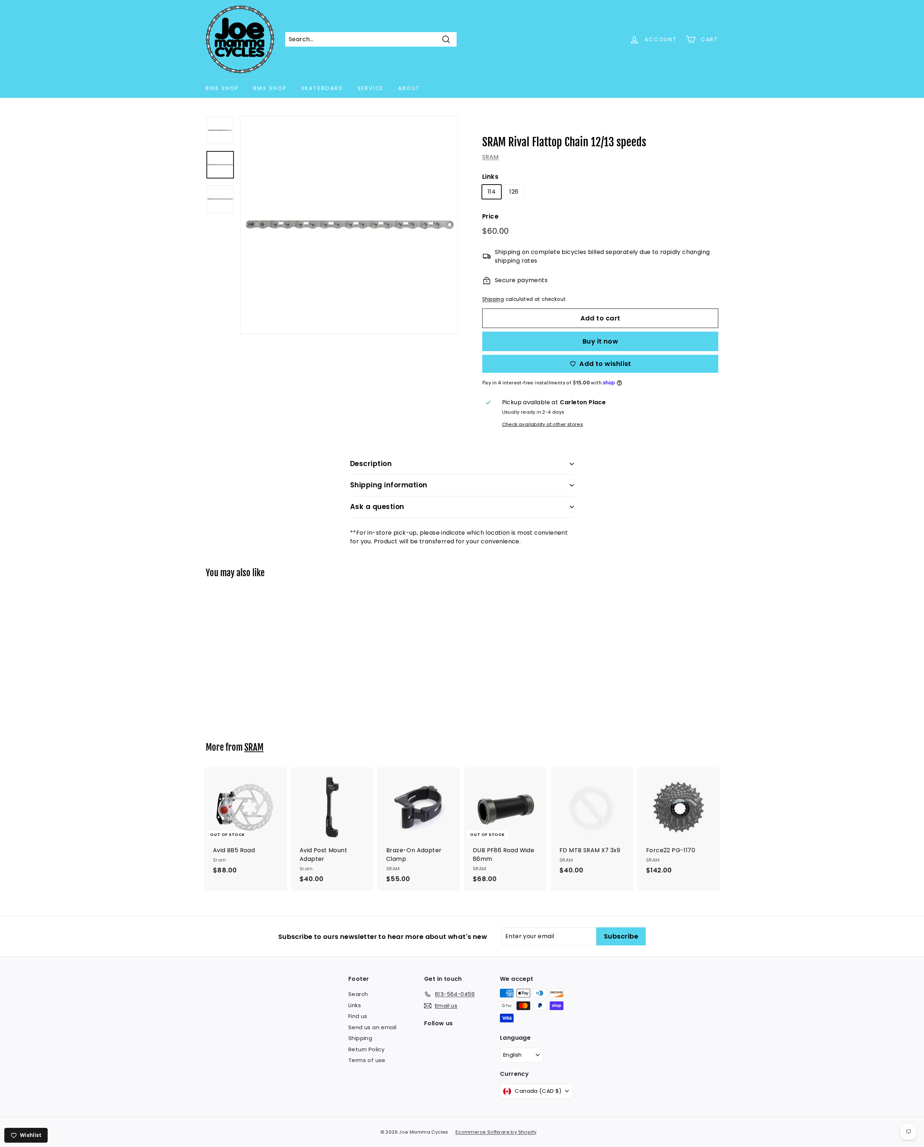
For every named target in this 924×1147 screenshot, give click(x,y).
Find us (357, 1016)
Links (490, 176)
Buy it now (600, 341)
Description (371, 464)
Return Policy (366, 1049)
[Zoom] (349, 225)
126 (513, 191)
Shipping (493, 299)
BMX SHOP (270, 88)
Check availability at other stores (542, 424)
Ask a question (377, 507)
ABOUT (409, 88)
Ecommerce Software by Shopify (496, 1132)
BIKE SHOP (222, 88)
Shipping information (388, 485)
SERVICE (371, 88)
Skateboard (322, 88)
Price (490, 216)
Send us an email (372, 1027)
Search (358, 994)
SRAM (490, 157)
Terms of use (366, 1060)
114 (492, 191)
